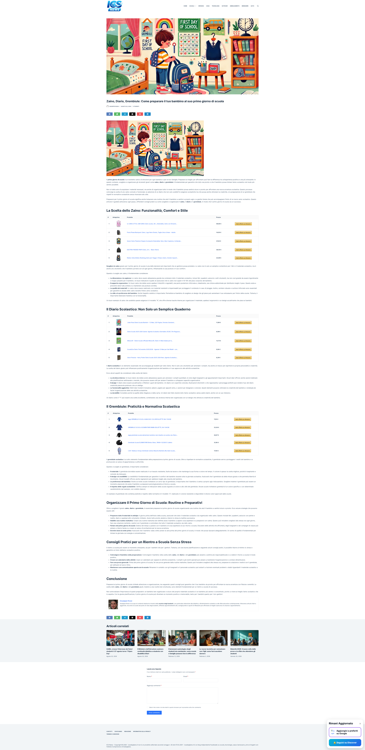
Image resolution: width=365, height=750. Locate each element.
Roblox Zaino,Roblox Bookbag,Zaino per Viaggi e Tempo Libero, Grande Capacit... (152, 258)
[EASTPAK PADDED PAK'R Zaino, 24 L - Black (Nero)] (119, 250)
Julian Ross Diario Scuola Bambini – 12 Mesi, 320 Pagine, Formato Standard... (151, 322)
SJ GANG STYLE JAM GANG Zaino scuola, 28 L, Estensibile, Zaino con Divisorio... (152, 224)
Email (185, 676)
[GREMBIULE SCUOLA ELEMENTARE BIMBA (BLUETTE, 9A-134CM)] (119, 427)
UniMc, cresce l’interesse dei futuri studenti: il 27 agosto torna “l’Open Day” (119, 651)
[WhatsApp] (117, 114)
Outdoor (225, 6)
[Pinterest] (140, 114)
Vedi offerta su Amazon (243, 224)
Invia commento (154, 713)
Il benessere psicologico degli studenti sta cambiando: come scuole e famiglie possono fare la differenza (182, 651)
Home (185, 6)
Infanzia (201, 6)
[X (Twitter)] (132, 114)
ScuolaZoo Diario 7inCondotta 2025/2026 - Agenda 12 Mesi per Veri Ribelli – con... (152, 349)
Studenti (136, 106)
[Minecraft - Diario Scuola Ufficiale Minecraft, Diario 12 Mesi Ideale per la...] (119, 340)
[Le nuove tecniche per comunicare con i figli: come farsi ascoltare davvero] (213, 638)
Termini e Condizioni (112, 734)
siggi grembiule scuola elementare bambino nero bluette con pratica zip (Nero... (153, 435)
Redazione (127, 731)
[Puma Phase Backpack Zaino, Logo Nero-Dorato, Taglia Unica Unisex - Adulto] (119, 232)
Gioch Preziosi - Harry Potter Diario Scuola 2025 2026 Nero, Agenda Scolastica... (152, 357)
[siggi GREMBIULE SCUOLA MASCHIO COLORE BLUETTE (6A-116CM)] (119, 419)
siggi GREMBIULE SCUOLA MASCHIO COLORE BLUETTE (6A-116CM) (149, 419)
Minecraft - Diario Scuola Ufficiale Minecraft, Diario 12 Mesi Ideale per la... (150, 341)
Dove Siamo (118, 731)
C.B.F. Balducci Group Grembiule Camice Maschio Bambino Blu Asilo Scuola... (152, 451)
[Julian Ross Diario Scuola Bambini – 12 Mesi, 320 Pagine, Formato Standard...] (119, 322)
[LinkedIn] (147, 114)
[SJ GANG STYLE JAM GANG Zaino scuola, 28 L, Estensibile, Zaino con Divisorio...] (119, 223)
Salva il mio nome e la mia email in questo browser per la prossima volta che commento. (175, 707)
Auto (252, 6)
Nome (149, 676)
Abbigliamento (234, 6)
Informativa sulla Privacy (142, 731)
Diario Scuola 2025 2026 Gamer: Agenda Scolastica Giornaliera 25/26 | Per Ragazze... (154, 331)
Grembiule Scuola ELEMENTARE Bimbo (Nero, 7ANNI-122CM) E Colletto (150, 442)
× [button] (360, 723)
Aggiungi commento (154, 685)
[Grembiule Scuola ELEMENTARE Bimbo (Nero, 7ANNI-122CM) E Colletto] (119, 442)
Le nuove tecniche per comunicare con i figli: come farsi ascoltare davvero (212, 651)
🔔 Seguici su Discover (345, 742)
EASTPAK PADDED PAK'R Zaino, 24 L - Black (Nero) (143, 249)
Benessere (245, 6)
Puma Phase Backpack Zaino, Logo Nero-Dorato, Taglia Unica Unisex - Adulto (151, 232)
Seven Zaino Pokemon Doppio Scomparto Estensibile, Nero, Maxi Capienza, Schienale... (154, 241)
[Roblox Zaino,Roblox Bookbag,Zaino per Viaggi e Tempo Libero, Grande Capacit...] (119, 258)
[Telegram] (125, 114)
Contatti (109, 731)
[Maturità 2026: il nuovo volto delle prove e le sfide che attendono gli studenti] (244, 638)
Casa (207, 6)
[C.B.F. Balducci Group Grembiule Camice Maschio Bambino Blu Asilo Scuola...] (119, 450)
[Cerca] (258, 6)
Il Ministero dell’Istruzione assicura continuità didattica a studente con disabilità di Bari (150, 651)
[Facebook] (109, 114)
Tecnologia (215, 6)
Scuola (191, 6)
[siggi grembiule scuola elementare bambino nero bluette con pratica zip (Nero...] (119, 435)
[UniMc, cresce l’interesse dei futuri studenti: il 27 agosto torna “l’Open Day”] (120, 638)
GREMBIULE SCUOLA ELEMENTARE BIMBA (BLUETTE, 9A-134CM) (148, 427)
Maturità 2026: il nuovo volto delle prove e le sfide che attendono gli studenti (243, 651)
